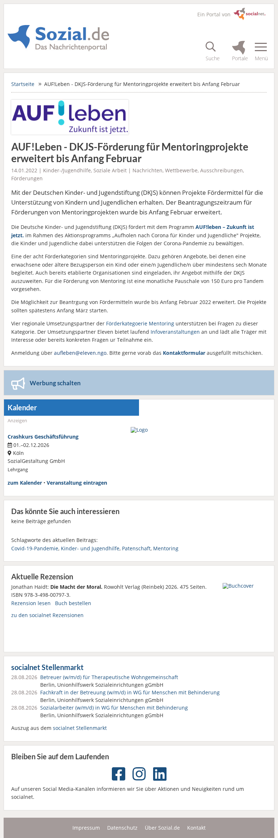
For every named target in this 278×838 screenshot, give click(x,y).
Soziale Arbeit (110, 170)
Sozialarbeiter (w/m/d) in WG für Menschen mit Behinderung (114, 707)
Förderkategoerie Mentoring (140, 323)
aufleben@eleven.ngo (80, 352)
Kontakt (196, 827)
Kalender (22, 407)
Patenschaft (136, 548)
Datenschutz (122, 827)
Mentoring (165, 548)
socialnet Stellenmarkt (47, 667)
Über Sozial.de (162, 827)
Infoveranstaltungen (175, 331)
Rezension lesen (31, 603)
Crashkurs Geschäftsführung (43, 436)
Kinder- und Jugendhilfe (90, 548)
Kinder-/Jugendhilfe (67, 170)
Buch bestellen (73, 603)
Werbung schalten (55, 383)
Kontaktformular (184, 352)
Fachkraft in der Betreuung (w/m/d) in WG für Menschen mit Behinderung (130, 692)
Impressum (86, 827)
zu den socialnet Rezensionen (47, 615)
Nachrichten (147, 170)
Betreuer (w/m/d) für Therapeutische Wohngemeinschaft (109, 677)
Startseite (22, 84)
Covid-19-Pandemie (34, 548)
